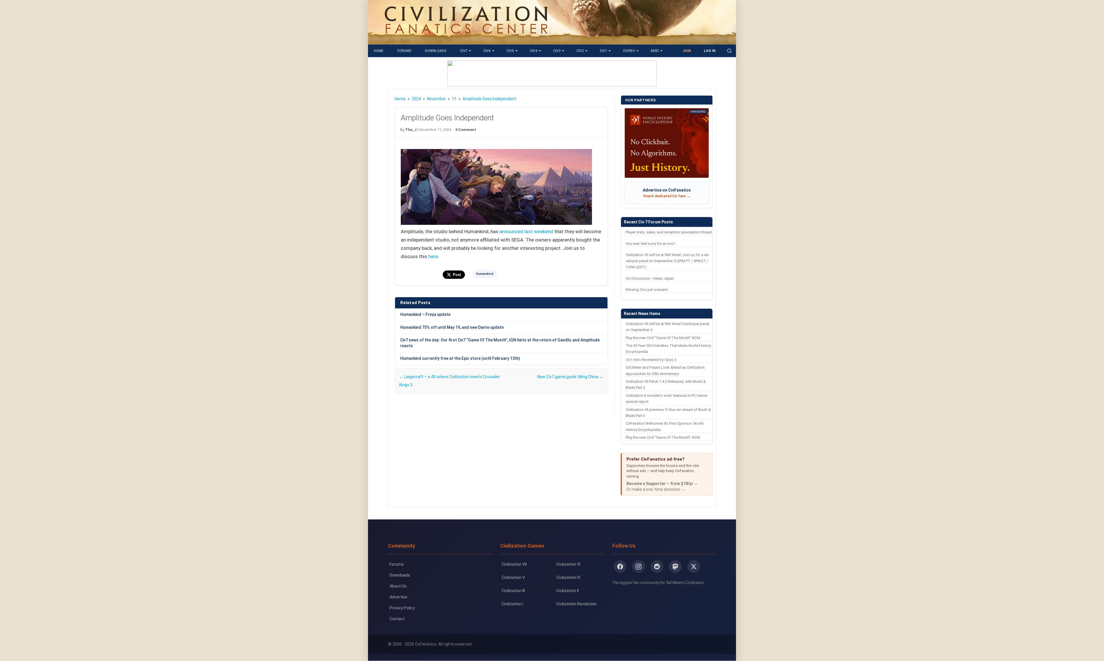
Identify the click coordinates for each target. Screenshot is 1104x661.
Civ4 (533, 51)
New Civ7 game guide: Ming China (570, 376)
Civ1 (603, 51)
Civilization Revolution (576, 604)
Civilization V (513, 577)
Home (379, 51)
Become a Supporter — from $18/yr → (662, 484)
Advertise (398, 597)
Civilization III (513, 590)
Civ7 (463, 51)
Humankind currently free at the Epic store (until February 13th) (460, 358)
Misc (655, 51)
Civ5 (510, 51)
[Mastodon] (675, 566)
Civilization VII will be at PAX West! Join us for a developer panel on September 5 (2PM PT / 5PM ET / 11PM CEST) (668, 261)
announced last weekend (526, 231)
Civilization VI (568, 564)
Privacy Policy (402, 608)
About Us (398, 586)
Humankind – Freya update (425, 314)
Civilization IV (568, 577)
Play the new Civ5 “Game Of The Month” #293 (663, 437)
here (433, 256)
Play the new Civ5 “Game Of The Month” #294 (663, 338)
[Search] (729, 50)
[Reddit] (657, 566)
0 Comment (465, 129)
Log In (710, 51)
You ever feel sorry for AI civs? (650, 243)
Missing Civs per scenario (647, 289)
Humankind (484, 274)
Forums (404, 51)
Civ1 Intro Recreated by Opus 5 (651, 359)
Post (457, 274)
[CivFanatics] (466, 40)
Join (687, 51)
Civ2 (580, 51)
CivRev (629, 51)
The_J (411, 129)
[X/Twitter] (693, 566)
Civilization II (567, 590)
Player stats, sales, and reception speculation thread (669, 232)
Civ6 (487, 51)
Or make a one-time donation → (655, 489)
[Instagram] (638, 566)
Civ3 (557, 51)
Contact (397, 618)
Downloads (435, 51)
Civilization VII (514, 564)
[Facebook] (620, 566)
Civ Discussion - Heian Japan (650, 278)
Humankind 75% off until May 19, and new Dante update (452, 327)
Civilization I (512, 604)
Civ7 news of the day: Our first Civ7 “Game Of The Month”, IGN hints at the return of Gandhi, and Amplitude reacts (500, 343)
